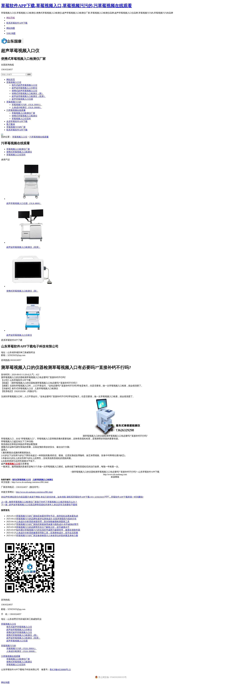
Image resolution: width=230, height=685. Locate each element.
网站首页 (10, 79)
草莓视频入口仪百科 (21, 118)
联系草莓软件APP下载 (16, 23)
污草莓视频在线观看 (16, 110)
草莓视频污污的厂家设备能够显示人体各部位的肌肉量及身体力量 (47, 535)
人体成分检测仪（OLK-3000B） (27, 107)
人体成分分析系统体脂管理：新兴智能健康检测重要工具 (42, 521)
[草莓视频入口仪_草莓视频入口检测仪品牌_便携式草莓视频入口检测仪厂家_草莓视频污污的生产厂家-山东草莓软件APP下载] (16, 44)
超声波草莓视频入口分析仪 (24, 88)
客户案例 (10, 124)
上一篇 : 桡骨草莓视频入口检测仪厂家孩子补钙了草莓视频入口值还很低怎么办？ (39, 502)
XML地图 (10, 33)
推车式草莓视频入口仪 (21, 480)
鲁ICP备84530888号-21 (60, 669)
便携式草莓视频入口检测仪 (24, 116)
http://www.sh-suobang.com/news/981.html (34, 492)
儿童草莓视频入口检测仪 (42, 480)
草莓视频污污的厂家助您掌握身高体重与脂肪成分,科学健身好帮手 (47, 524)
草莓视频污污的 (13, 102)
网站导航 (10, 18)
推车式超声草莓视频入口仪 (24, 85)
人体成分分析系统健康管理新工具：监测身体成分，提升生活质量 (47, 533)
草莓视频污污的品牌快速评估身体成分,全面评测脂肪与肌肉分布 (46, 519)
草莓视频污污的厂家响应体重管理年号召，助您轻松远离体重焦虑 (47, 516)
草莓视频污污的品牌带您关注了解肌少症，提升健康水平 (42, 527)
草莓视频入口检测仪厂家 (23, 113)
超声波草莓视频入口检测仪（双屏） (29, 96)
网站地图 (10, 28)
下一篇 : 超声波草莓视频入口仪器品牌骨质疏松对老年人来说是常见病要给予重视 (39, 505)
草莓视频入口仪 (13, 82)
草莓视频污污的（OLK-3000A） (27, 105)
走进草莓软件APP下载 (16, 121)
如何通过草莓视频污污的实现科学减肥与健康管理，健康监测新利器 (48, 530)
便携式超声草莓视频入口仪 (24, 91)
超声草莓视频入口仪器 (22, 99)
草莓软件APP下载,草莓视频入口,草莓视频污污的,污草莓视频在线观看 (66, 5)
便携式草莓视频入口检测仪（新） (28, 93)
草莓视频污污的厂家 (16, 127)
